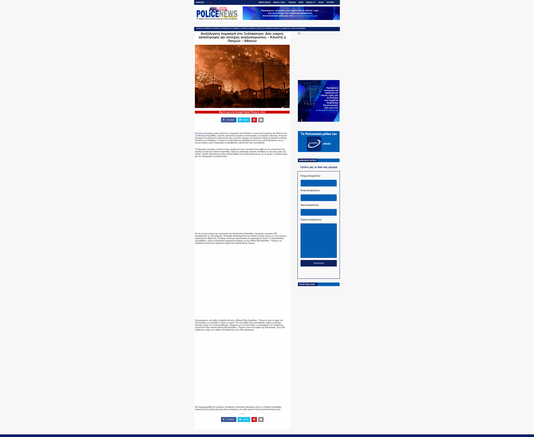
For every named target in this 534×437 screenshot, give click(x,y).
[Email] (261, 119)
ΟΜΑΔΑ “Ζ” (311, 2)
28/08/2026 (200, 2)
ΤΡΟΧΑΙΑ (292, 2)
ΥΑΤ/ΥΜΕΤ (330, 2)
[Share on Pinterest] (254, 119)
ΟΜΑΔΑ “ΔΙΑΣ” (279, 2)
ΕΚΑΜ (320, 2)
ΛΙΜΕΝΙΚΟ (236, 28)
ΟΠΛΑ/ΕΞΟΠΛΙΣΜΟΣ (298, 28)
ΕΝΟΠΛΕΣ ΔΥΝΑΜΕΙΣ (248, 28)
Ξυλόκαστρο (200, 135)
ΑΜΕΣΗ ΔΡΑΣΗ (264, 2)
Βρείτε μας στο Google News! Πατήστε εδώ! (242, 112)
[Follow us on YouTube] (211, 2)
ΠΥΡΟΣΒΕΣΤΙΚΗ (225, 28)
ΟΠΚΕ (301, 2)
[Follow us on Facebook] (208, 2)
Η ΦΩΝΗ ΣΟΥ (285, 28)
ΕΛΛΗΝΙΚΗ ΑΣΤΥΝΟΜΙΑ (211, 28)
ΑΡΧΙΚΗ (199, 28)
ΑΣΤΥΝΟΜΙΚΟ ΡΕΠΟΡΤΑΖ (271, 28)
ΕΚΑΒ (259, 28)
